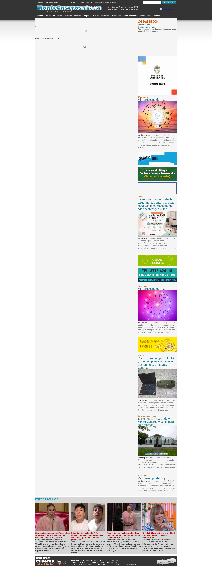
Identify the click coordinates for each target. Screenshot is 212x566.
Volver (85, 47)
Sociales (157, 16)
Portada (40, 16)
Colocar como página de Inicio (105, 2)
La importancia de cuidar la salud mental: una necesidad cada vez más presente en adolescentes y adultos (156, 204)
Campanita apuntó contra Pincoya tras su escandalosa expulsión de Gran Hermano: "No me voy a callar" (52, 535)
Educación (116, 16)
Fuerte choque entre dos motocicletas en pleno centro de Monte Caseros (157, 28)
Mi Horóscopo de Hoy (151, 99)
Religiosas (87, 16)
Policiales (68, 16)
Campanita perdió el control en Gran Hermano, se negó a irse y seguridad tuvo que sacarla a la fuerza (123, 535)
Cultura (96, 16)
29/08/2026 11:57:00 (147, 24)
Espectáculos (145, 16)
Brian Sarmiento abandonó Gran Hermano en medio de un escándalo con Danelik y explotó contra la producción (87, 536)
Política (48, 16)
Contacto (123, 9)
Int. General (57, 16)
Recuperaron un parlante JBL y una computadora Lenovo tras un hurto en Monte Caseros (156, 363)
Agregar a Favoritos (86, 2)
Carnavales (106, 16)
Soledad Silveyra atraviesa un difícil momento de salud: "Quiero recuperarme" (158, 535)
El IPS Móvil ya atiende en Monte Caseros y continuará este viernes (156, 421)
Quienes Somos (112, 9)
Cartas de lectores (130, 16)
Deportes (77, 16)
